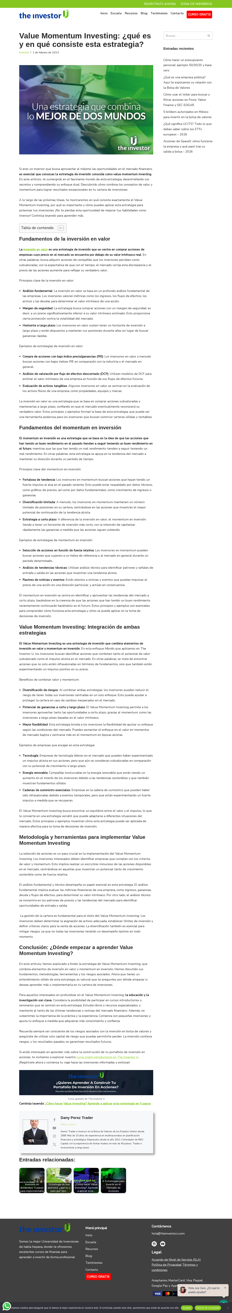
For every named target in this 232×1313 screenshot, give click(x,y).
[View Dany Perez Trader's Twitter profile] (54, 1145)
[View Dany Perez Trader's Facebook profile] (54, 1120)
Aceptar (187, 1307)
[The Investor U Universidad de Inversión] (43, 14)
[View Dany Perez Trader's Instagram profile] (54, 1136)
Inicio (104, 13)
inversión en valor (35, 249)
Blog (144, 13)
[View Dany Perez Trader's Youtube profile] (54, 1128)
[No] (227, 1308)
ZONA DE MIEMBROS (196, 4)
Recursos (131, 13)
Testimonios (159, 13)
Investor (24, 52)
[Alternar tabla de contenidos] (59, 228)
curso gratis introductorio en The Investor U (107, 1057)
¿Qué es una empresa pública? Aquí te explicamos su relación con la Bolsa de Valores (187, 82)
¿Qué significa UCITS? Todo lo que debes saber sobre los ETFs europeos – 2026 (187, 129)
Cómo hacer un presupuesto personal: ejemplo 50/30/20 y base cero (187, 65)
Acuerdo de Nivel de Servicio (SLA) (176, 1260)
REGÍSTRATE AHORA (160, 4)
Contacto (177, 13)
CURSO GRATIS (199, 14)
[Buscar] (209, 36)
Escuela (116, 13)
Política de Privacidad (167, 1265)
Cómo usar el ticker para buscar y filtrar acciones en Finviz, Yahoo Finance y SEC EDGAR (186, 99)
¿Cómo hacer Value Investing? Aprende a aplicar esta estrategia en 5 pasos (98, 1103)
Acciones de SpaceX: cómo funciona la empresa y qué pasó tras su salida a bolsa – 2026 (187, 146)
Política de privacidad (208, 1307)
